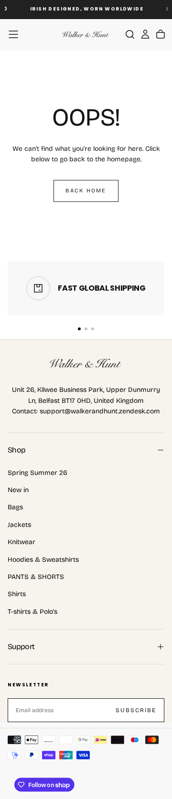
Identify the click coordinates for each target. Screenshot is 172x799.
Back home (85, 190)
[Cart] (160, 34)
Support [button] (21, 646)
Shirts (17, 594)
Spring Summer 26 (37, 473)
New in (18, 490)
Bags (15, 507)
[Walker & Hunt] (86, 363)
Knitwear (21, 542)
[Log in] (145, 34)
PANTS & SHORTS (36, 577)
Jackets (19, 525)
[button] (13, 34)
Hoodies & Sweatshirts (43, 560)
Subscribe (136, 710)
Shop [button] (16, 449)
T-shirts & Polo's (32, 612)
